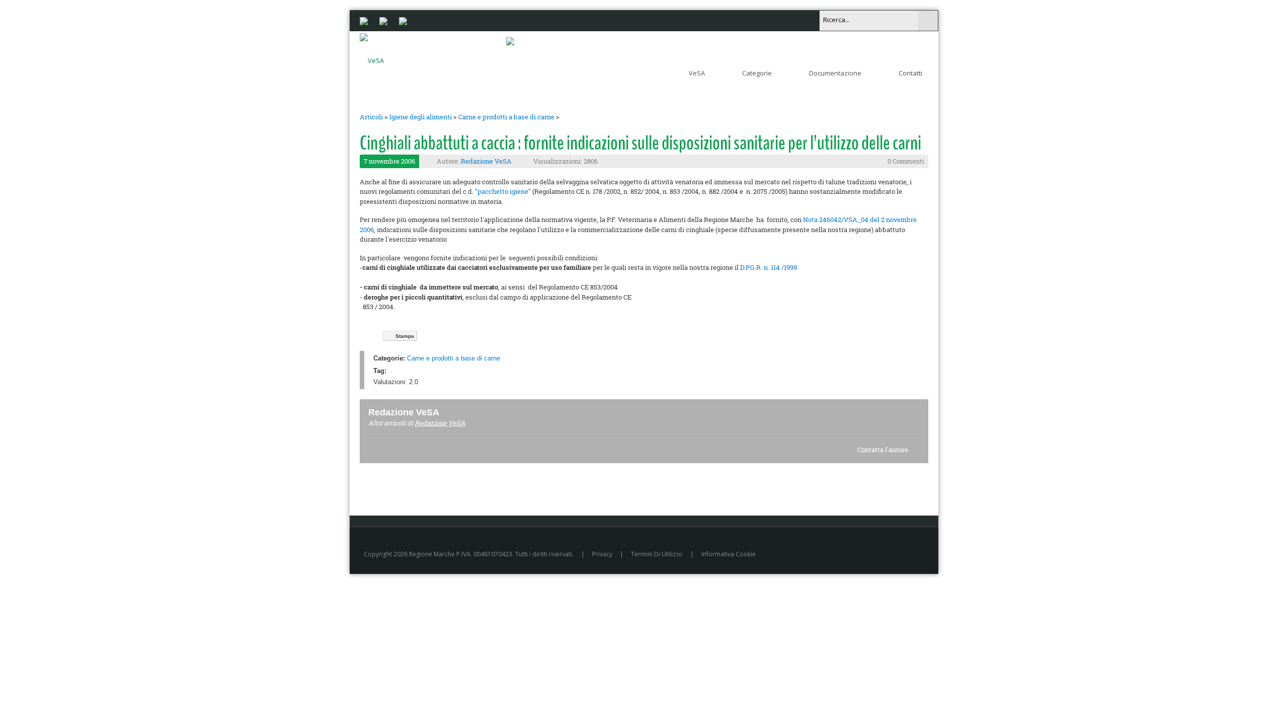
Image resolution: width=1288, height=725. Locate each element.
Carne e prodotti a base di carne (506, 116)
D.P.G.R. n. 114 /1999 (768, 267)
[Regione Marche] (364, 20)
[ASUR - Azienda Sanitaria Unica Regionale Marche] (403, 20)
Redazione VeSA (486, 161)
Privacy (602, 554)
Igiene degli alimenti (420, 116)
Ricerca (928, 21)
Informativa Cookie (728, 554)
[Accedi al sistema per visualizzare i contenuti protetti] (510, 40)
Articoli (371, 116)
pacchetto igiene (502, 191)
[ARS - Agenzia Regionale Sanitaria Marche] (383, 20)
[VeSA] (372, 58)
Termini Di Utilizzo (657, 554)
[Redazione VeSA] (451, 412)
